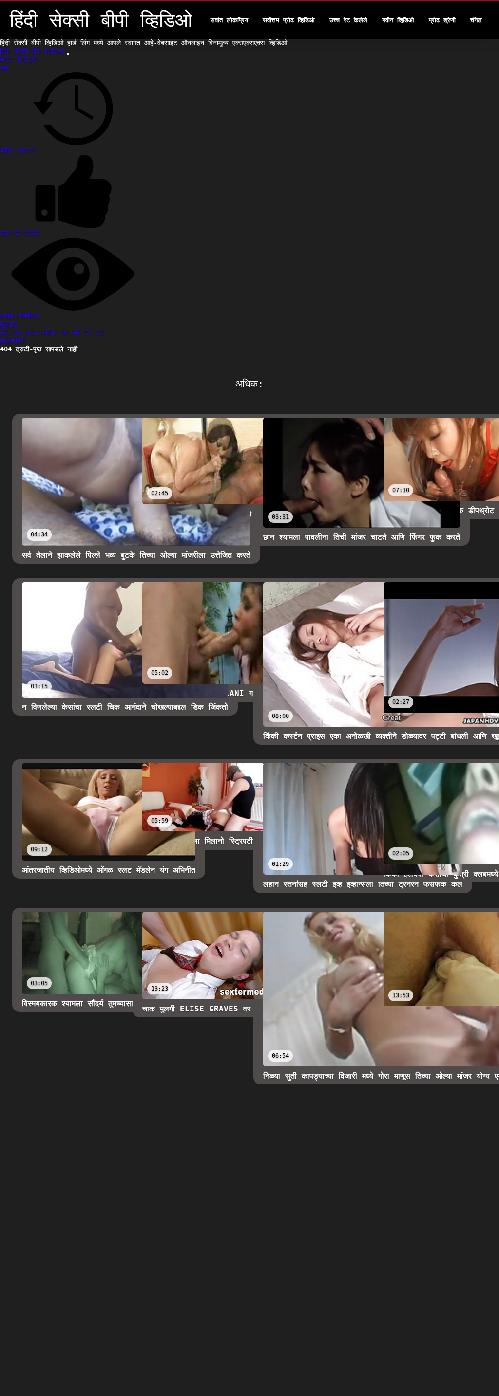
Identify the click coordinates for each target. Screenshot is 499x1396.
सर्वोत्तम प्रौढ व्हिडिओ (289, 20)
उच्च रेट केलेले (348, 20)
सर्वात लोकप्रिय (229, 20)
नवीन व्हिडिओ (398, 20)
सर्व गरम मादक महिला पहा (36, 332)
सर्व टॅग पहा (88, 332)
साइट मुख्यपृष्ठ (18, 59)
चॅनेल (476, 20)
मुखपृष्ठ (8, 324)
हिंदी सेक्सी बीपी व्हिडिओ (33, 51)
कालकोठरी (12, 341)
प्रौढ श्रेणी (442, 20)
